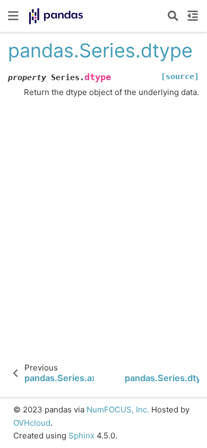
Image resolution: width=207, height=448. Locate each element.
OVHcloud (31, 423)
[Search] (173, 16)
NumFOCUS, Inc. (118, 409)
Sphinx (81, 435)
